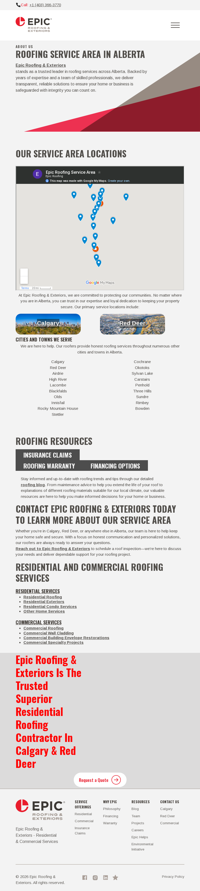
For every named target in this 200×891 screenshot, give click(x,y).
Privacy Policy (173, 877)
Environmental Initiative (142, 846)
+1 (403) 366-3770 (45, 5)
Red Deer (133, 323)
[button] (175, 25)
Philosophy (112, 809)
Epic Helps (140, 837)
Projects (138, 823)
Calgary (48, 323)
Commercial (84, 821)
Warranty (110, 823)
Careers (138, 830)
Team (136, 816)
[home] (34, 25)
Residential (83, 814)
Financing (110, 816)
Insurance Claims (82, 830)
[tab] (48, 454)
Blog (135, 809)
